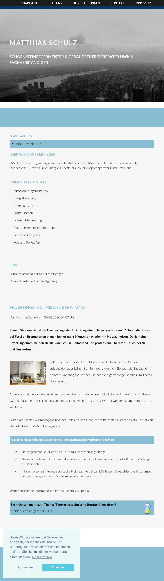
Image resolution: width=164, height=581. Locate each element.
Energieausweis (23, 205)
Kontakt (117, 3)
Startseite (30, 3)
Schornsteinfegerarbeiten (30, 191)
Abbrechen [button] (25, 567)
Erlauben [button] (58, 567)
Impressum (143, 3)
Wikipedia (82, 490)
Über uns (55, 3)
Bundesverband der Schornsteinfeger (37, 274)
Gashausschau (23, 213)
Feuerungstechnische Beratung (34, 227)
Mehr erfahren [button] (42, 557)
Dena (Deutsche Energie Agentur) (34, 281)
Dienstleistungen (86, 3)
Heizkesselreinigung (26, 235)
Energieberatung (24, 198)
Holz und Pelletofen (26, 242)
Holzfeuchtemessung (27, 220)
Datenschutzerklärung (25, 143)
